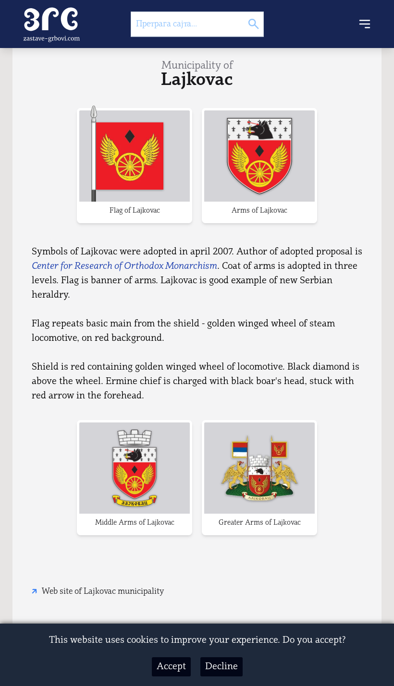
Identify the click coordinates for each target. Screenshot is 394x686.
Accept (171, 667)
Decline (221, 667)
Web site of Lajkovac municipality (103, 592)
